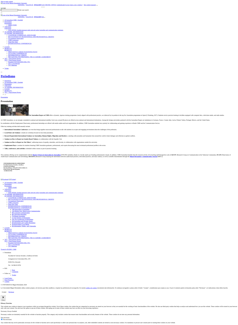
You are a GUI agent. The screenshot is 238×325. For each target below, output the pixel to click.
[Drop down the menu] (5, 94)
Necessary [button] (4, 311)
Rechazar (11, 292)
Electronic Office (48, 5)
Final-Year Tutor (13, 42)
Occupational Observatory (16, 38)
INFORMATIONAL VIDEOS (17, 55)
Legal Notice (8, 278)
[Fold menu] (44, 17)
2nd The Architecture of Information (22, 219)
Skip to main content (7, 1)
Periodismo (8, 76)
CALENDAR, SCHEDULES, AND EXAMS (22, 35)
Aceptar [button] (4, 292)
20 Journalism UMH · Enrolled (13, 20)
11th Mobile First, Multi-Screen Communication (26, 211)
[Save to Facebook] (5, 179)
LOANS (7, 47)
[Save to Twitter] (12, 179)
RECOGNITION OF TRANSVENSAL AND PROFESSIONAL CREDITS (31, 37)
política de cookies (91, 288)
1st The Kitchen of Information (21, 218)
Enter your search (23, 10)
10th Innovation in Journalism (20, 209)
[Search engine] (97, 5)
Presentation (8, 22)
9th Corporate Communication (21, 213)
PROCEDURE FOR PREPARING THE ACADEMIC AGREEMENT (29, 57)
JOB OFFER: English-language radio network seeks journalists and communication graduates (35, 30)
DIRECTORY (12, 25)
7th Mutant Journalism (18, 216)
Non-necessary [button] (5, 317)
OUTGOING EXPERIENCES (17, 53)
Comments (15, 272)
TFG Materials (12, 65)
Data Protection (9, 280)
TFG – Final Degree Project (12, 58)
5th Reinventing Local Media (20, 224)
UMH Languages (13, 40)
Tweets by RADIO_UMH (8, 249)
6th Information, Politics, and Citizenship (24, 226)
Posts (13, 270)
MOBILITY (8, 48)
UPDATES (7, 27)
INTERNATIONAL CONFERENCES (20, 43)
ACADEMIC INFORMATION (13, 32)
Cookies (6, 281)
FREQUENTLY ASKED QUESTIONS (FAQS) (22, 52)
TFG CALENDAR (14, 63)
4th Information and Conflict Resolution (23, 223)
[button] (8, 23)
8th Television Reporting (19, 214)
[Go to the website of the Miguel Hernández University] (14, 3)
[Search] (1, 12)
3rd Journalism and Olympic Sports (22, 221)
